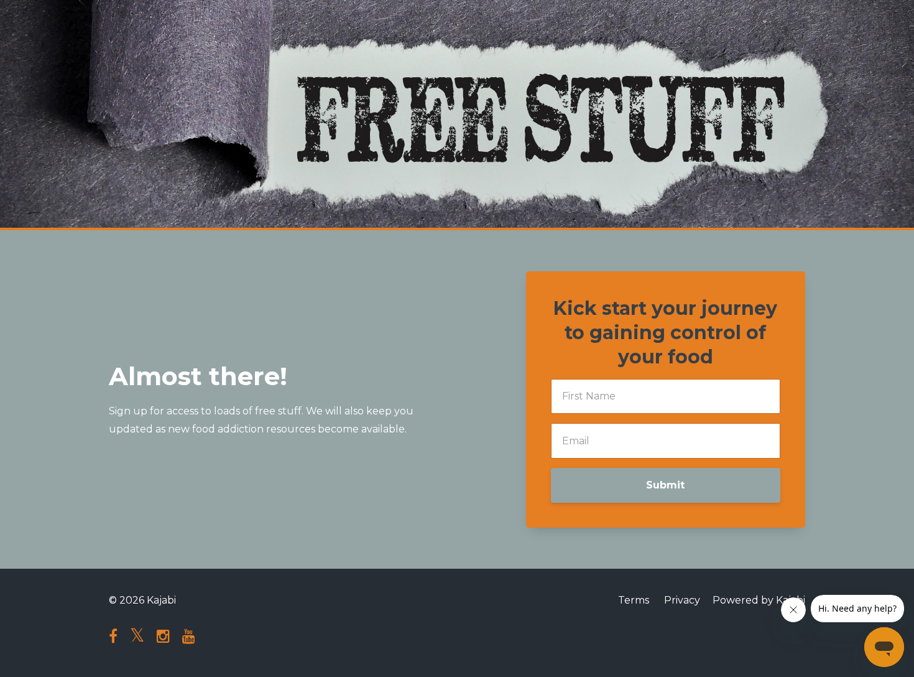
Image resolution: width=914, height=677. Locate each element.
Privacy (682, 600)
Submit (665, 485)
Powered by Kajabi (759, 600)
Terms (633, 600)
